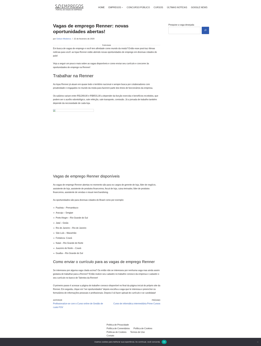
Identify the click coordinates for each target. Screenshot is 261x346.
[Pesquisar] (205, 30)
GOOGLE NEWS (199, 7)
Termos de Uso (137, 332)
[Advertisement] (106, 153)
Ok (164, 342)
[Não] (257, 342)
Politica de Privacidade (118, 325)
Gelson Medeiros (63, 39)
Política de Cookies (142, 328)
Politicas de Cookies (116, 332)
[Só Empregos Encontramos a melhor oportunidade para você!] (69, 7)
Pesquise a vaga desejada (181, 25)
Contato (110, 335)
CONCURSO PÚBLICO (138, 7)
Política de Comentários (118, 328)
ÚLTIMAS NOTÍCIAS (177, 7)
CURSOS (158, 7)
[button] (122, 7)
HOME (101, 7)
